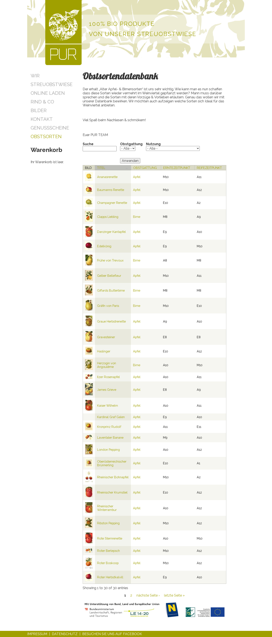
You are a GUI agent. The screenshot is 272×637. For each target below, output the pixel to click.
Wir (35, 75)
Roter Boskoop (108, 563)
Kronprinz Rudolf (109, 426)
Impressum (37, 634)
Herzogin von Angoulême (106, 365)
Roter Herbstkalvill (110, 577)
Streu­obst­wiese (51, 84)
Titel (101, 168)
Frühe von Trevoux (110, 260)
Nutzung (153, 144)
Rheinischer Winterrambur (107, 508)
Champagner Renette (112, 202)
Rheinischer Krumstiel (112, 492)
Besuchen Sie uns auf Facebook (112, 634)
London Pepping (108, 449)
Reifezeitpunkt (209, 168)
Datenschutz (65, 634)
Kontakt (42, 119)
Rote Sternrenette (109, 538)
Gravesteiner (106, 337)
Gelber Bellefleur (109, 275)
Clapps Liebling (107, 216)
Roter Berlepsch (108, 550)
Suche (88, 144)
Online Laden (48, 93)
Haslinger (103, 351)
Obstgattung (131, 144)
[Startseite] (63, 33)
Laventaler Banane (110, 437)
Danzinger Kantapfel (111, 232)
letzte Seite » (174, 595)
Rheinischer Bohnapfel (113, 477)
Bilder (39, 110)
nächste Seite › (148, 595)
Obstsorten (46, 136)
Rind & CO (42, 101)
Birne (136, 216)
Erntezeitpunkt (176, 168)
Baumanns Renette (110, 190)
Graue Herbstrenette (111, 321)
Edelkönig (104, 246)
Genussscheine (50, 128)
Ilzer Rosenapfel (108, 377)
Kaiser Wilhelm (107, 405)
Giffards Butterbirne (111, 290)
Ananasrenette (107, 177)
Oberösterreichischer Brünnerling (111, 463)
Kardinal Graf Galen (111, 417)
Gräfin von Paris (108, 305)
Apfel (136, 177)
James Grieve (106, 389)
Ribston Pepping (108, 523)
